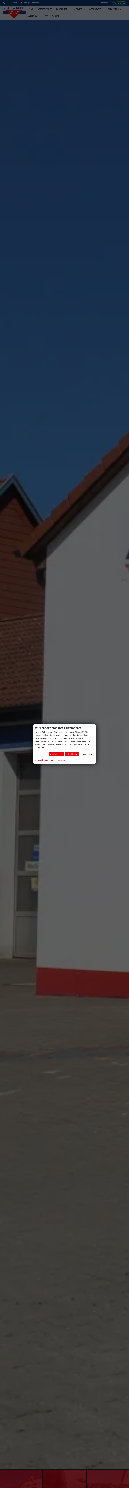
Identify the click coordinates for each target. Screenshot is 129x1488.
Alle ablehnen (72, 754)
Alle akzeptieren (56, 754)
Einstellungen (87, 754)
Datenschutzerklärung (45, 760)
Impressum (62, 760)
